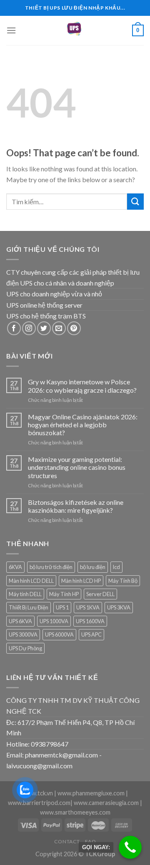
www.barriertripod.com (39, 802)
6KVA (15, 567)
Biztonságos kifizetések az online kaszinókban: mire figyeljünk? (75, 506)
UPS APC (91, 634)
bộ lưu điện (92, 567)
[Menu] (11, 30)
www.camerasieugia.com (106, 802)
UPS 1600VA (90, 621)
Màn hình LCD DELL (31, 580)
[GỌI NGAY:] (130, 847)
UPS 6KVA (20, 621)
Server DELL (100, 594)
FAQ (90, 841)
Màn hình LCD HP (81, 580)
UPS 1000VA (54, 621)
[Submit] (135, 201)
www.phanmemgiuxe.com (91, 793)
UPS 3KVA (118, 607)
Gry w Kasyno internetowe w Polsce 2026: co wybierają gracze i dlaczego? (82, 386)
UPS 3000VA (23, 634)
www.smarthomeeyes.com (75, 812)
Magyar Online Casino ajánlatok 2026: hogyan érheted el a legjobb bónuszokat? (83, 424)
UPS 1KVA (88, 607)
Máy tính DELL (25, 594)
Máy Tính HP (64, 594)
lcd (116, 567)
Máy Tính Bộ (123, 580)
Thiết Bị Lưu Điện (28, 607)
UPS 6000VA (59, 634)
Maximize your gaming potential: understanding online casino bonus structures (76, 467)
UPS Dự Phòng (25, 648)
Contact (67, 841)
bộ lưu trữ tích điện (51, 567)
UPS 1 (62, 607)
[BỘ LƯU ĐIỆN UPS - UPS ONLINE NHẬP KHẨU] (75, 30)
